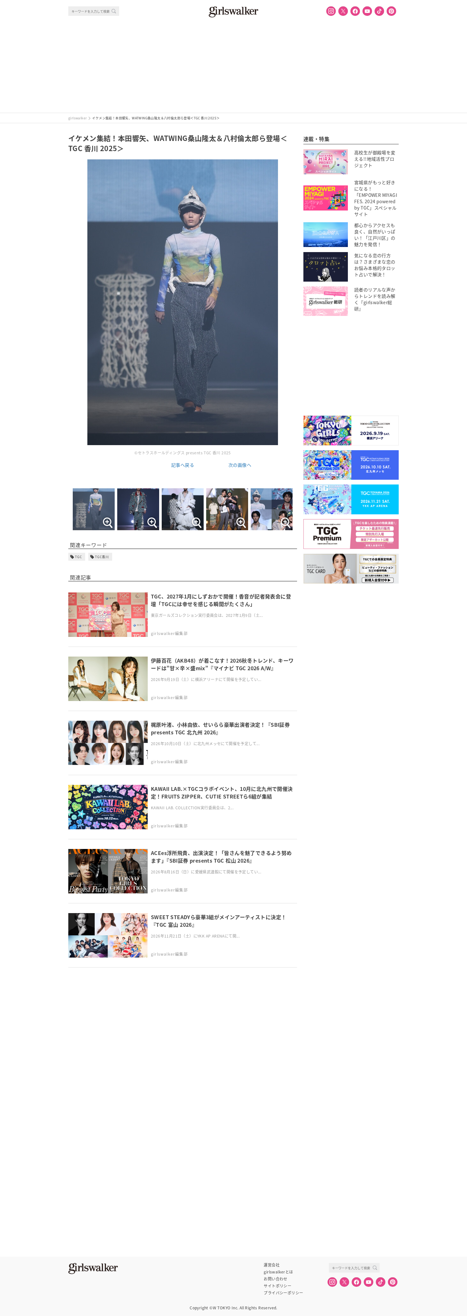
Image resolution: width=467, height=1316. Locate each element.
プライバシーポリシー (283, 1293)
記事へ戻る (182, 465)
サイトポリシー (277, 1286)
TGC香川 (102, 556)
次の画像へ (239, 465)
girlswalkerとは (278, 1272)
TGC (78, 556)
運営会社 (272, 1265)
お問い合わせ (275, 1279)
